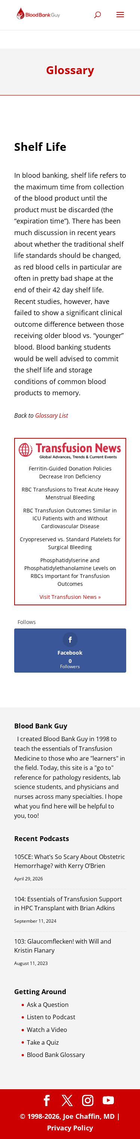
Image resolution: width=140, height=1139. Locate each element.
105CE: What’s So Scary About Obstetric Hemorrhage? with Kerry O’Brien (69, 861)
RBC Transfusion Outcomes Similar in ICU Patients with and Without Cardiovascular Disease (70, 518)
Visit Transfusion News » (70, 596)
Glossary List (51, 415)
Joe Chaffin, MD (89, 1116)
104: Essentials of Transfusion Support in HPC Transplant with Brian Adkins (68, 903)
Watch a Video (47, 1030)
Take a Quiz (43, 1042)
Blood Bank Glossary (56, 1055)
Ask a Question (48, 1005)
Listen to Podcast (51, 1017)
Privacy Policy (70, 1127)
